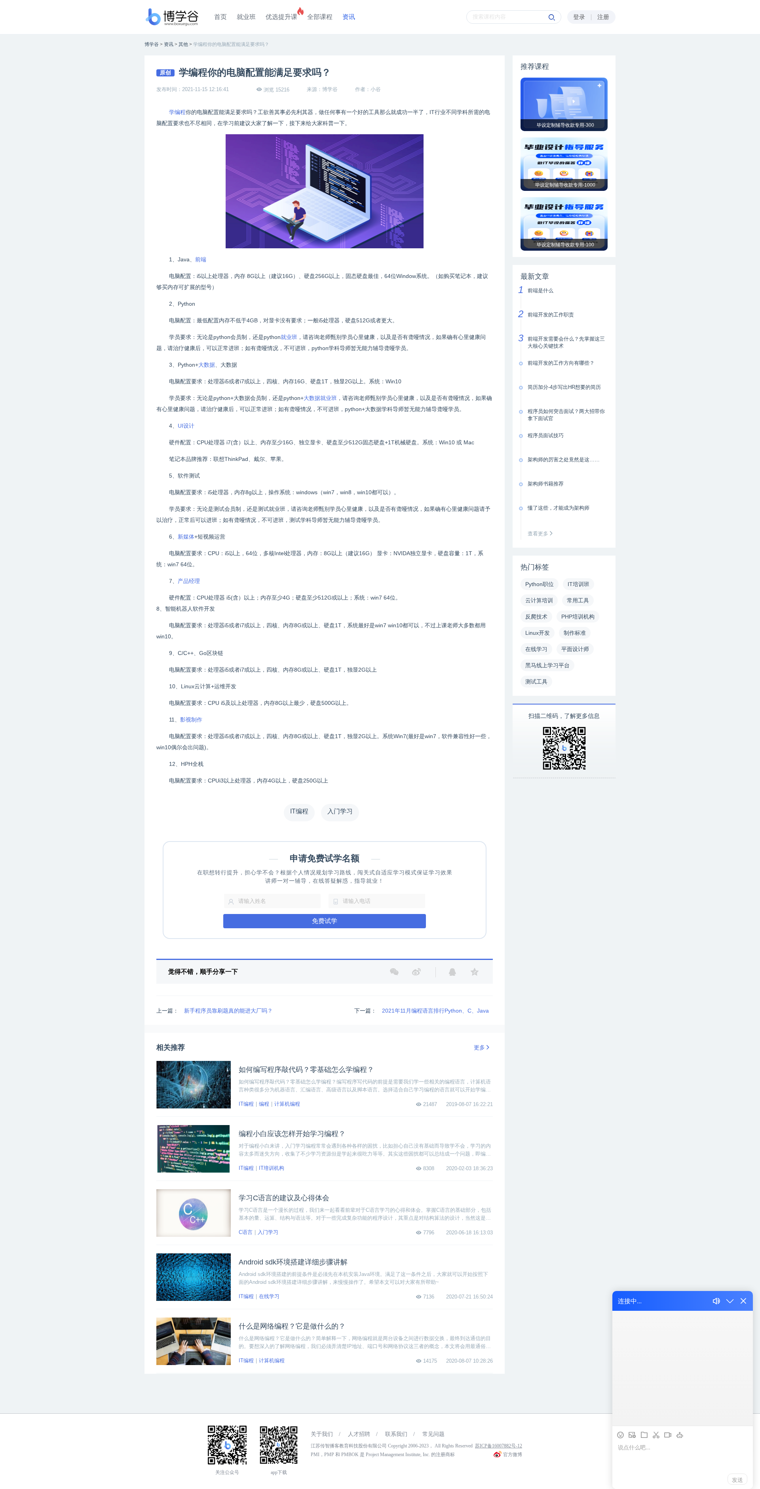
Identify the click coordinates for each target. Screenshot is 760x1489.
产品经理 (189, 581)
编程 (264, 1104)
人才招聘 (359, 1434)
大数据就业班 (320, 398)
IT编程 (246, 1104)
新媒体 (186, 536)
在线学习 (269, 1296)
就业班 (246, 16)
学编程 (177, 112)
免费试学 (324, 921)
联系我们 (396, 1434)
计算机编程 (287, 1104)
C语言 (246, 1232)
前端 (200, 259)
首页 (220, 16)
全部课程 (319, 16)
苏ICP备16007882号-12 (498, 1446)
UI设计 (186, 426)
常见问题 (433, 1434)
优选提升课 (281, 16)
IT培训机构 (271, 1168)
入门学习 (268, 1232)
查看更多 (539, 534)
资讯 (348, 16)
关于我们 (322, 1434)
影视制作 (191, 719)
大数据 (206, 365)
